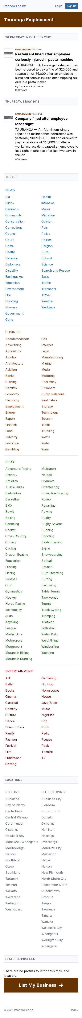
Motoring (48, 376)
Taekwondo (49, 597)
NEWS (10, 190)
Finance (11, 425)
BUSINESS (13, 332)
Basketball (12, 499)
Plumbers (48, 388)
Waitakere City (51, 928)
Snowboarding (52, 554)
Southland (12, 872)
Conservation (15, 221)
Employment (24, 49)
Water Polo (49, 634)
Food (9, 431)
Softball (46, 561)
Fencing (11, 567)
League (10, 628)
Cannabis (12, 209)
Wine (45, 449)
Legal (45, 351)
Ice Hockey (13, 610)
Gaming (10, 764)
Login (58, 5)
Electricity (12, 400)
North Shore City (53, 879)
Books (9, 690)
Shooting (47, 536)
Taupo (46, 903)
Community (13, 215)
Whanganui (49, 934)
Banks (9, 376)
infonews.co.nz (15, 6)
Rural (45, 252)
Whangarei (49, 946)
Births (9, 203)
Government (14, 313)
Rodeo (46, 499)
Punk (45, 727)
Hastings (47, 836)
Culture (10, 715)
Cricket (10, 530)
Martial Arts (13, 634)
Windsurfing (50, 646)
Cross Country (16, 536)
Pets (44, 227)
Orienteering (50, 487)
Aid (7, 197)
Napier (46, 860)
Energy (10, 412)
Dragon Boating (16, 554)
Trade (45, 425)
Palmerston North (54, 885)
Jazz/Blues (49, 703)
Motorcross (13, 640)
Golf (8, 585)
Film (8, 752)
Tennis (46, 604)
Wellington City (52, 940)
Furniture (12, 443)
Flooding (11, 301)
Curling (10, 542)
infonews (48, 203)
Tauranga (24, 65)
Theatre (47, 752)
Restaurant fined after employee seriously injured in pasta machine (44, 57)
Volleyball (48, 628)
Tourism (47, 419)
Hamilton (47, 829)
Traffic (46, 283)
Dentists (11, 388)
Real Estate (49, 400)
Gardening (48, 678)
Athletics (11, 481)
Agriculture (13, 351)
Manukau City (51, 848)
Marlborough (15, 848)
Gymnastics (13, 591)
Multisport (48, 469)
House (46, 696)
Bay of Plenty (15, 805)
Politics (46, 240)
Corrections (13, 227)
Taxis (45, 277)
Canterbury (13, 811)
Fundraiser (13, 758)
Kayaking (11, 622)
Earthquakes (14, 277)
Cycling (10, 548)
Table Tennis (50, 591)
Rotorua (47, 897)
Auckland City (51, 799)
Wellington (12, 903)
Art (7, 678)
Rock (45, 746)
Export (10, 419)
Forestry (11, 437)
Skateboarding (51, 542)
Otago (9, 866)
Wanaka (47, 922)
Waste (45, 437)
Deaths (10, 252)
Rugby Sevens (51, 524)
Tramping (48, 616)
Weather (47, 301)
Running (47, 530)
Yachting (47, 653)
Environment (14, 289)
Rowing (46, 512)
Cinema (10, 696)
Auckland (12, 799)
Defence (11, 258)
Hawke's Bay (14, 836)
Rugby (46, 518)
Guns (9, 319)
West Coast (13, 909)
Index (74, 1009)
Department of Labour (31, 86)
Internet (47, 345)
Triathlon (47, 622)
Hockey (11, 597)
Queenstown (50, 891)
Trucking (47, 431)
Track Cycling (51, 610)
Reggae (46, 739)
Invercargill (49, 842)
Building (11, 382)
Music (45, 709)
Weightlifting (50, 640)
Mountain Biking (17, 653)
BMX (8, 505)
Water (45, 443)
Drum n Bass (14, 727)
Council (10, 234)
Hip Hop (47, 684)
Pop (44, 721)
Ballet (9, 684)
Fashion (11, 739)
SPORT (10, 462)
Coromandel (14, 823)
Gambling (12, 449)
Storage (47, 406)
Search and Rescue (55, 270)
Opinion (46, 221)
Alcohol (11, 357)
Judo (9, 616)
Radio (45, 733)
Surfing (46, 579)
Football (11, 579)
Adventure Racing (18, 469)
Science (47, 264)
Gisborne (11, 829)
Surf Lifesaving (52, 573)
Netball (46, 475)
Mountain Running (18, 659)
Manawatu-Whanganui (21, 842)
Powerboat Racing (54, 493)
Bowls (9, 512)
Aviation (11, 369)
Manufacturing (52, 357)
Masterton (48, 854)
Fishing (10, 573)
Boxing (10, 518)
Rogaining (48, 505)
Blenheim (48, 805)
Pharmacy (48, 382)
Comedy (11, 709)
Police (45, 234)
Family (10, 733)
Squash (46, 567)
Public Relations (52, 394)
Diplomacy (13, 264)
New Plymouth (52, 872)
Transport (48, 289)
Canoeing (12, 524)
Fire (8, 295)
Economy (12, 394)
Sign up (71, 5)
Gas (44, 339)
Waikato (11, 891)
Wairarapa (12, 897)
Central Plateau (16, 817)
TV (43, 758)
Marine (46, 363)
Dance (10, 721)
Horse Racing (15, 604)
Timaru (46, 915)
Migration (48, 215)
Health (46, 197)
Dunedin (47, 817)
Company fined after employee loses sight (41, 121)
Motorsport (13, 646)
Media (45, 369)
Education (12, 283)
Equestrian (13, 561)
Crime (9, 246)
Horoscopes (50, 690)
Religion (47, 246)
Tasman (11, 885)
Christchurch (50, 811)
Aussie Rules (14, 487)
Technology (50, 412)
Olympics (48, 481)
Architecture (14, 363)
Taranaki (11, 879)
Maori (45, 209)
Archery (11, 475)
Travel (46, 295)
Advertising (13, 345)
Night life (47, 715)
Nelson (10, 854)
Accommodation (17, 339)
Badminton (13, 493)
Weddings (48, 307)
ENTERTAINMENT (19, 671)
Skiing (45, 548)
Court (9, 240)
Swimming (48, 585)
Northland (12, 860)
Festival (10, 746)
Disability (11, 270)
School (46, 258)
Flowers (11, 307)
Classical (11, 703)
